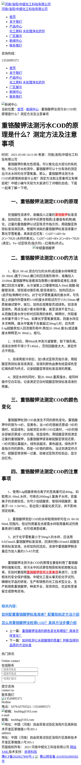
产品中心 (15, 26)
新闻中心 (15, 40)
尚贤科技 (30, 752)
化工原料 (15, 31)
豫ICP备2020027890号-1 (18, 756)
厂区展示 (15, 36)
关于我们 (15, 21)
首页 (12, 17)
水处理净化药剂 (34, 31)
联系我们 (15, 45)
